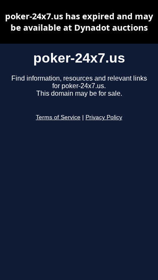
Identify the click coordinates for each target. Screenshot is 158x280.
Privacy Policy (104, 117)
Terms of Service (58, 117)
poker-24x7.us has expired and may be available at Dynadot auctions (79, 21)
